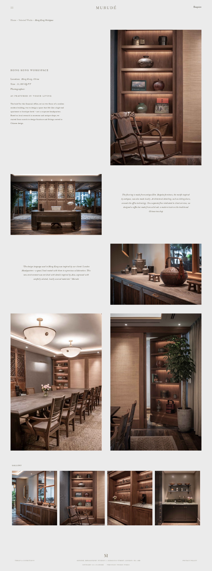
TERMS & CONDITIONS (24, 561)
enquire (197, 7)
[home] (106, 7)
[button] (12, 7)
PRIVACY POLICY (190, 561)
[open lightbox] (34, 498)
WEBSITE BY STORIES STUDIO (118, 565)
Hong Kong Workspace (44, 20)
